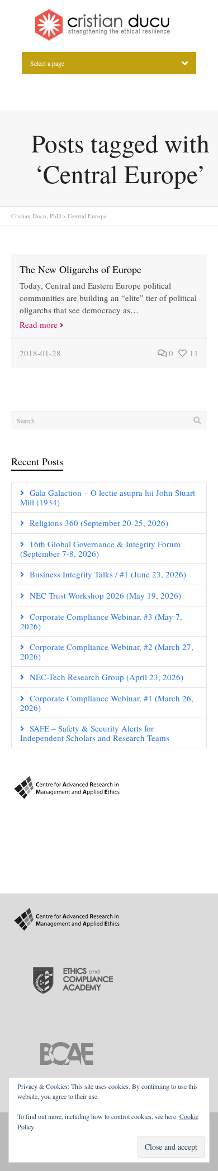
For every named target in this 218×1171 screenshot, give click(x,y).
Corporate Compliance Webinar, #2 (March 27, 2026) (106, 651)
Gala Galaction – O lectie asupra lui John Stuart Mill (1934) (107, 497)
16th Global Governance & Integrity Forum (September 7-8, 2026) (100, 548)
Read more (39, 324)
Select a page (47, 63)
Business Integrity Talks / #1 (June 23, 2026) (108, 574)
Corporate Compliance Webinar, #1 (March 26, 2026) (106, 702)
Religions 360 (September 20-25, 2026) (99, 522)
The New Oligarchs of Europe (80, 269)
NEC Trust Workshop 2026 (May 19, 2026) (105, 595)
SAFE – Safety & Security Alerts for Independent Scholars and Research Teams (94, 733)
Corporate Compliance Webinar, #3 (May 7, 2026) (101, 621)
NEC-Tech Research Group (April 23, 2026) (106, 676)
